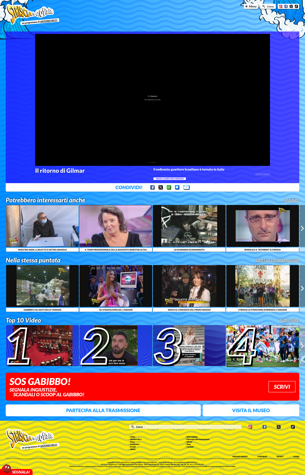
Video (132, 437)
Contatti (190, 446)
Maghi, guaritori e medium (170, 179)
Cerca (270, 6)
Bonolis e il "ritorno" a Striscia (262, 250)
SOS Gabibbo (192, 437)
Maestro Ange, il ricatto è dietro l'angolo (42, 250)
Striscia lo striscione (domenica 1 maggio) (262, 310)
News (132, 442)
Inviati (133, 446)
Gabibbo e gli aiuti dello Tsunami (42, 310)
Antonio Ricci (135, 439)
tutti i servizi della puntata (277, 260)
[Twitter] (291, 6)
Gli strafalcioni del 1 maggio (116, 310)
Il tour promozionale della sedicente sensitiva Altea (116, 250)
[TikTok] (296, 6)
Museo (189, 442)
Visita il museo (251, 410)
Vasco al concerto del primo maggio (189, 310)
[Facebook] (286, 6)
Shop (189, 444)
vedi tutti (291, 200)
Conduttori (134, 444)
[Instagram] (280, 6)
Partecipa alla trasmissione (103, 410)
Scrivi (282, 386)
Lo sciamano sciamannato (189, 250)
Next (302, 228)
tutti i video (289, 320)
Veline (132, 449)
